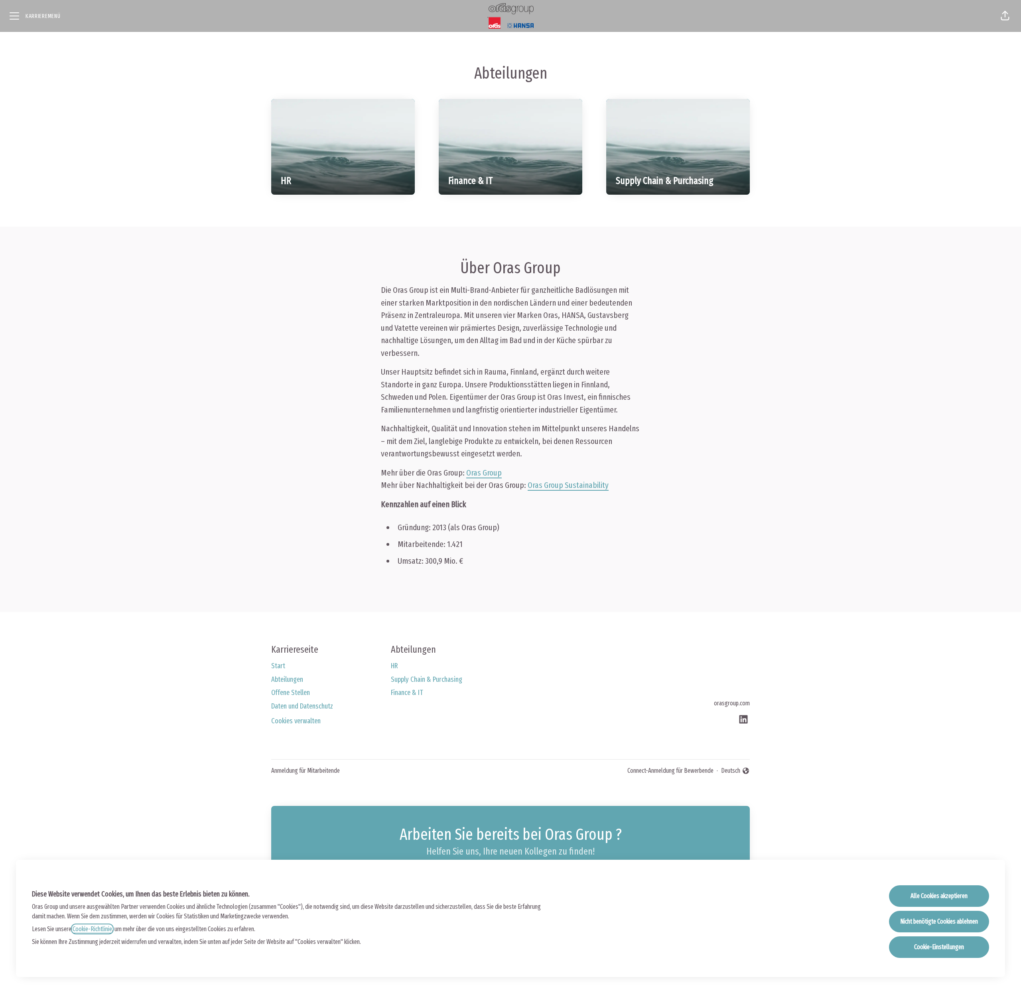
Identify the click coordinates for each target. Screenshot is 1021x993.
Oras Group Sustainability (568, 485)
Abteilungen (287, 679)
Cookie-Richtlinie (92, 929)
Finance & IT (407, 692)
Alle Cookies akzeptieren (939, 896)
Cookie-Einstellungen (939, 947)
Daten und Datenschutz (302, 706)
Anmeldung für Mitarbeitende (305, 770)
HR (394, 665)
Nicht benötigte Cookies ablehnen (939, 921)
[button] (1005, 16)
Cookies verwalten (296, 721)
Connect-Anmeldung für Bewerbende (670, 770)
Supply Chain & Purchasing (426, 679)
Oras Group (484, 473)
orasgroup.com (732, 703)
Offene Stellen (290, 692)
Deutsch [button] (735, 771)
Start (278, 665)
